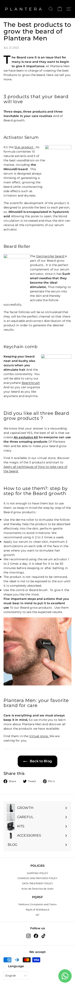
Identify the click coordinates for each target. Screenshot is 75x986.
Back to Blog (40, 761)
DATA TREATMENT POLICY (37, 883)
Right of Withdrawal (37, 909)
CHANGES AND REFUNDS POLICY (38, 878)
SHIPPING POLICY (37, 873)
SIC (37, 914)
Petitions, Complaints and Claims (37, 904)
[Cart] (60, 9)
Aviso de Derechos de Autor (37, 888)
